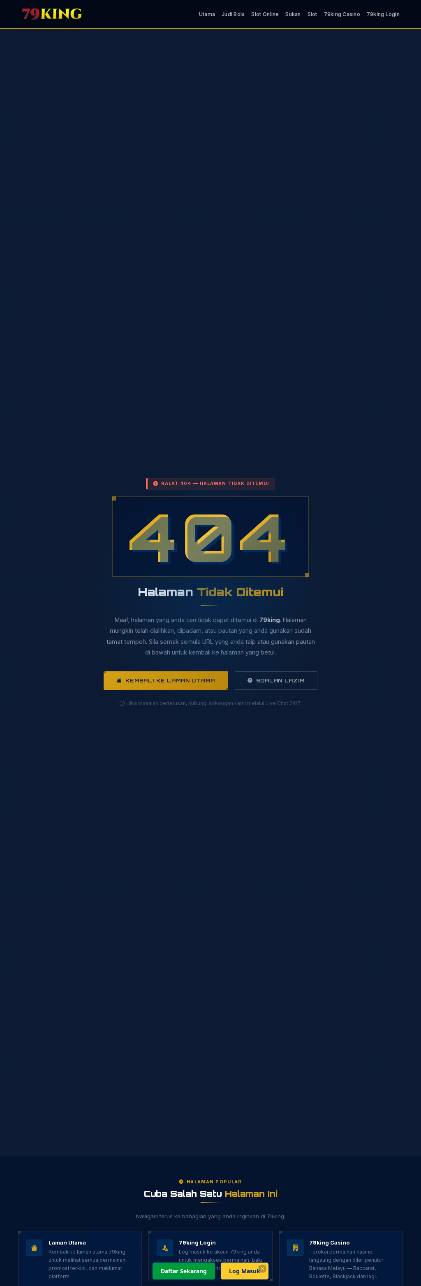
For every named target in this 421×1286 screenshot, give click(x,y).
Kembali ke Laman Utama (170, 680)
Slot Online (265, 14)
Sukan (293, 14)
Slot (312, 14)
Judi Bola (233, 14)
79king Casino (342, 14)
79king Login (383, 14)
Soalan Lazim (280, 680)
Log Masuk (244, 1271)
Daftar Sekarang (184, 1271)
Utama (207, 14)
